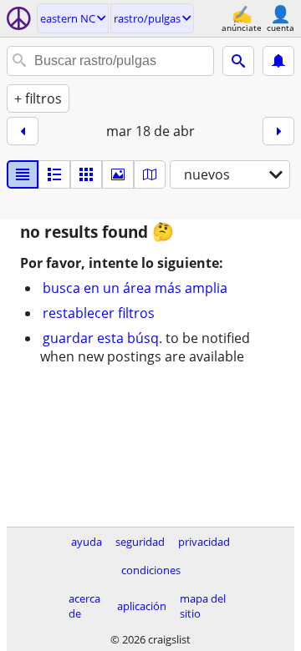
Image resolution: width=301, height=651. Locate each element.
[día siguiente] (278, 131)
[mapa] (150, 174)
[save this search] (278, 61)
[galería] (118, 174)
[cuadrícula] (86, 174)
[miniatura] (54, 174)
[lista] (22, 174)
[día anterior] (22, 131)
